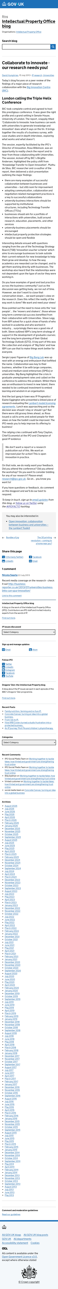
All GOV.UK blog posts (36, 1234)
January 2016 (11, 1118)
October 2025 (11, 834)
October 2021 (11, 939)
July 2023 (9, 894)
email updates (40, 499)
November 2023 (12, 882)
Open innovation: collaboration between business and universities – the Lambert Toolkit (28, 525)
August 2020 (11, 973)
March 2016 (10, 1113)
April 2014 (9, 1167)
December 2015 (12, 1121)
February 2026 (12, 823)
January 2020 (11, 990)
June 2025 (10, 845)
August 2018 (11, 1033)
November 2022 (12, 911)
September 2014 (12, 1161)
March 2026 (11, 820)
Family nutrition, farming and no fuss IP (23, 711)
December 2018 (12, 1022)
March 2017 (10, 1078)
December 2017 (12, 1056)
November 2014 (12, 1155)
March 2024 (11, 877)
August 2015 (11, 1132)
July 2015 (9, 1135)
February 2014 (11, 1169)
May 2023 (9, 896)
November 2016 (12, 1090)
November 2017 (12, 1059)
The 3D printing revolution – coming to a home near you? (41, 540)
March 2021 (10, 953)
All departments (22, 1238)
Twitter (8, 664)
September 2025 (13, 837)
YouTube (9, 676)
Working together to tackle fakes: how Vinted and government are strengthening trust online (29, 761)
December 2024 (12, 860)
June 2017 (9, 1073)
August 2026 (11, 806)
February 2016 (11, 1115)
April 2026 (10, 817)
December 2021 (12, 936)
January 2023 (11, 905)
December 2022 (12, 908)
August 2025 (11, 840)
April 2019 (9, 1010)
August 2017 (10, 1067)
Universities (48, 75)
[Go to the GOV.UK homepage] (13, 4)
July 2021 (9, 942)
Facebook (37, 557)
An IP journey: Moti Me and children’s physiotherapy (29, 728)
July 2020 (9, 976)
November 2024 (12, 862)
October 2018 (11, 1027)
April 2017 (9, 1076)
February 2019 (11, 1016)
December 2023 (12, 879)
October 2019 (11, 996)
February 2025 (12, 857)
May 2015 (9, 1141)
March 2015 (10, 1144)
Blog (5, 16)
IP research (37, 75)
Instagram (10, 670)
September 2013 (12, 1184)
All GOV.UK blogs (11, 1234)
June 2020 (10, 979)
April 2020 (10, 985)
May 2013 (9, 1195)
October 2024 (11, 865)
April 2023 (10, 899)
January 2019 (11, 1019)
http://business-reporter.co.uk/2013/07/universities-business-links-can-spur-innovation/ (27, 587)
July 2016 (9, 1101)
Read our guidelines (11, 1214)
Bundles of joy (12, 537)
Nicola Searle (10, 575)
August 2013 (11, 1186)
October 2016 (11, 1093)
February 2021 (11, 956)
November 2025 (12, 831)
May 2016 (9, 1107)
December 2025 (12, 828)
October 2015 (11, 1127)
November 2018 (12, 1024)
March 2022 (11, 928)
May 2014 (9, 1164)
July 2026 (9, 808)
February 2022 (12, 931)
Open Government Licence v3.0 (19, 1256)
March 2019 (10, 1013)
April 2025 (10, 851)
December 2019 (12, 993)
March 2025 (10, 854)
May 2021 (9, 948)
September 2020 (13, 970)
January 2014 (11, 1172)
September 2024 (13, 868)
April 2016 (9, 1110)
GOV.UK (6, 1238)
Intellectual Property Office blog (28, 24)
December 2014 (12, 1152)
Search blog (9, 41)
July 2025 (9, 842)
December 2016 (12, 1087)
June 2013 (9, 1192)
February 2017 (11, 1081)
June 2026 (10, 811)
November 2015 (12, 1124)
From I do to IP (11, 719)
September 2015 (12, 1130)
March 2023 (11, 902)
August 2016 (11, 1098)
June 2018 (9, 1039)
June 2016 (9, 1104)
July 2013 (9, 1189)
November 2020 (12, 965)
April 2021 (9, 950)
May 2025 (9, 848)
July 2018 (9, 1036)
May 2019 (9, 1007)
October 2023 (11, 885)
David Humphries (10, 75)
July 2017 (9, 1070)
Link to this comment (12, 595)
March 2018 (10, 1047)
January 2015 (11, 1149)
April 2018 (9, 1044)
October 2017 (11, 1061)
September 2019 (12, 999)
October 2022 (11, 913)
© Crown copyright (29, 1281)
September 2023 (13, 888)
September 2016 (12, 1095)
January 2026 (11, 825)
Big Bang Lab (37, 357)
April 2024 (10, 874)
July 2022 (9, 916)
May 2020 (9, 982)
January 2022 (11, 933)
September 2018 (12, 1030)
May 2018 (9, 1042)
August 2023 (11, 891)
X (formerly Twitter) (14, 557)
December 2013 (12, 1175)
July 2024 (9, 871)
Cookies (35, 1242)
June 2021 (9, 945)
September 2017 (12, 1064)
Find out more (8, 618)
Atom (34, 649)
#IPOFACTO (13, 506)
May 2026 (9, 814)
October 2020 (11, 968)
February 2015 (11, 1147)
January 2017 (11, 1084)
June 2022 (10, 919)
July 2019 (9, 1002)
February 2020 (12, 988)
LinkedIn (9, 561)
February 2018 (11, 1050)
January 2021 (11, 959)
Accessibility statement (15, 1242)
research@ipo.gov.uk (14, 478)
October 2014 (11, 1158)
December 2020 (12, 962)
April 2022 (10, 925)
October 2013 (11, 1181)
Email (34, 561)
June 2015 (9, 1138)
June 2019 (9, 1005)
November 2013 (12, 1178)
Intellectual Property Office (28, 32)
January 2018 (11, 1053)
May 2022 (9, 922)
